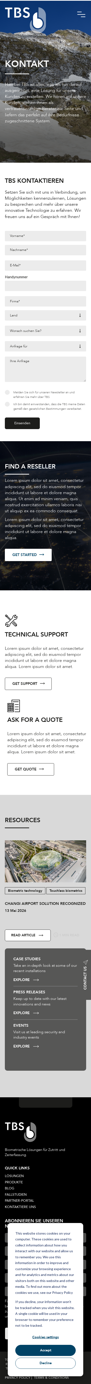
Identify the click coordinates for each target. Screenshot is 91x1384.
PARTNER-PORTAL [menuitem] (19, 1200)
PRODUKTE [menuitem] (14, 1182)
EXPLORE (21, 979)
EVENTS (20, 1025)
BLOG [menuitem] (9, 1188)
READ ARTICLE (23, 935)
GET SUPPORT (24, 683)
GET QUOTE (25, 769)
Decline (46, 1363)
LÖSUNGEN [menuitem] (14, 1176)
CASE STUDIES (27, 959)
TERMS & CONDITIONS (51, 1378)
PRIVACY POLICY (18, 1378)
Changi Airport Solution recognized (45, 903)
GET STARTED (24, 554)
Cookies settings (45, 1337)
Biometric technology (25, 890)
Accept (45, 1350)
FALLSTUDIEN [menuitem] (16, 1194)
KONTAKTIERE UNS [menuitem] (20, 1207)
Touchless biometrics (66, 890)
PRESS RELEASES (29, 992)
